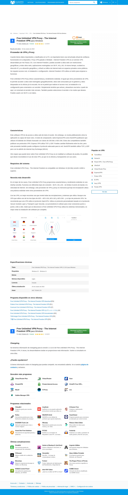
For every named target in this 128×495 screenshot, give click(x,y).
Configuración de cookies (85, 486)
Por (22, 43)
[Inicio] (11, 33)
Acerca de (13, 483)
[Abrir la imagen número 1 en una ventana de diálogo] (51, 228)
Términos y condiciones (17, 486)
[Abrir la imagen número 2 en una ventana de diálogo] (74, 228)
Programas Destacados (56, 2)
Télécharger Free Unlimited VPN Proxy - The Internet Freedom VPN (31, 316)
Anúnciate (30, 483)
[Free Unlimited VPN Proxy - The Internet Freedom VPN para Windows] (12, 41)
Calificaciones (40, 2)
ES (113, 2)
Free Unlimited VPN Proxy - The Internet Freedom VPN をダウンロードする (33, 310)
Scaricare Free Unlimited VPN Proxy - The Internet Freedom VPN (30, 307)
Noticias (30, 2)
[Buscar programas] (94, 2)
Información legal (62, 486)
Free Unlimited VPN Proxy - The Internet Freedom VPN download (30, 301)
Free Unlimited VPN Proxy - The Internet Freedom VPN (36, 329)
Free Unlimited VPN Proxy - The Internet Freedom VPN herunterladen (31, 313)
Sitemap (38, 483)
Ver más (104, 191)
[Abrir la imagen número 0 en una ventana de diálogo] (23, 228)
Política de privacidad (48, 486)
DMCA (72, 486)
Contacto (22, 483)
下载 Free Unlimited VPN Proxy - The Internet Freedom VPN (29, 319)
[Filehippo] (16, 2)
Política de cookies (33, 486)
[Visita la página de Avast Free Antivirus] (78, 38)
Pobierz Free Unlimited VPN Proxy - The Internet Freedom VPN (30, 304)
